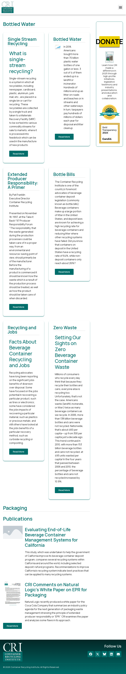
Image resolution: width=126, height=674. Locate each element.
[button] (120, 7)
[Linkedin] (111, 654)
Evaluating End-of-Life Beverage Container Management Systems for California (51, 537)
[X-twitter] (97, 654)
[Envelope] (118, 654)
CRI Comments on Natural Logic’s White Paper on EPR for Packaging (56, 590)
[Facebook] (91, 654)
